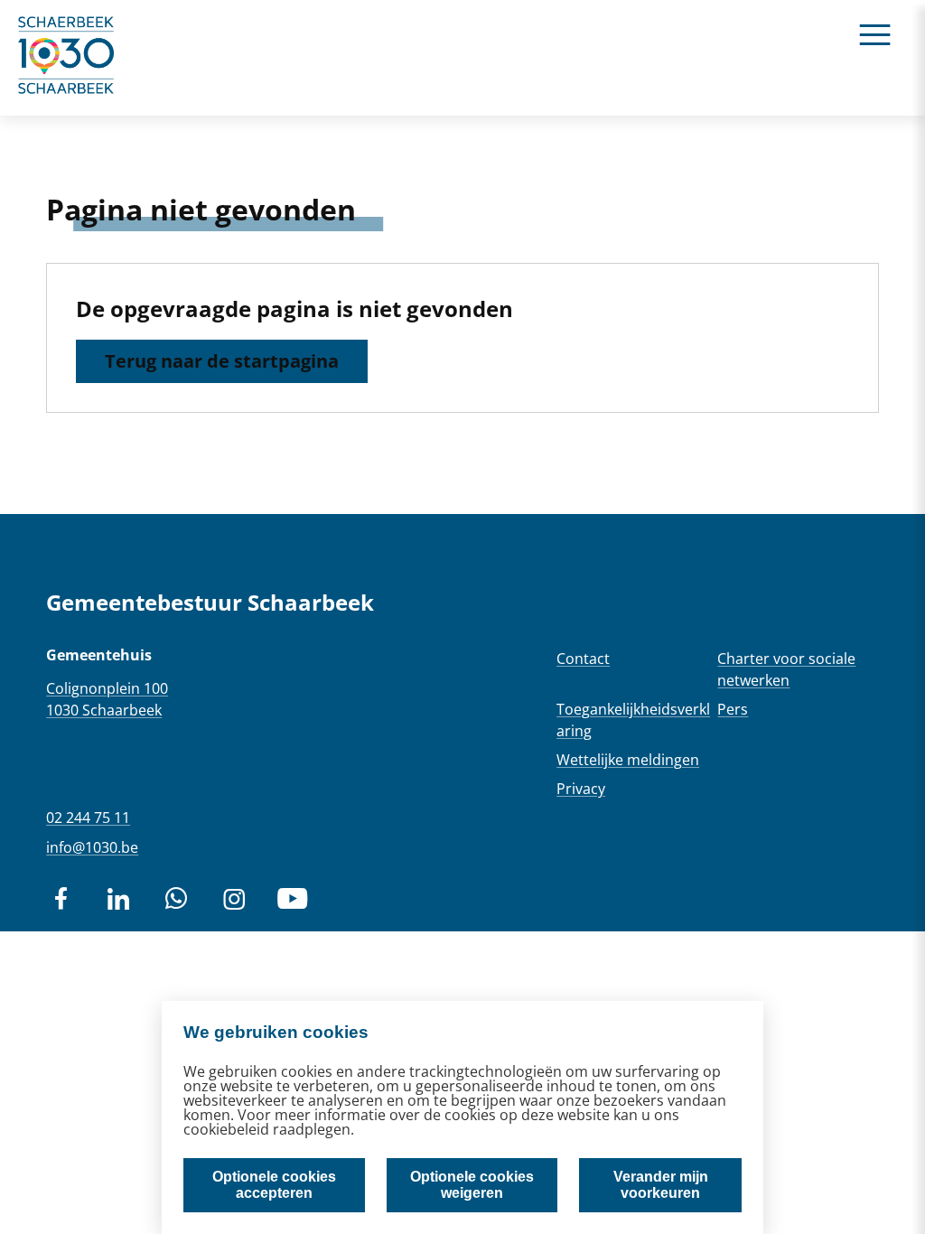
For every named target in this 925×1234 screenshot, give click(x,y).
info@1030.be (92, 847)
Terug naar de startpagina (222, 361)
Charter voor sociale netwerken (786, 669)
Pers (732, 709)
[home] (67, 57)
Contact (583, 658)
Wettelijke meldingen (627, 760)
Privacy (580, 789)
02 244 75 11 (88, 817)
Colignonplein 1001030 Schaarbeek (107, 699)
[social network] (60, 899)
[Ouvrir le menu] (875, 34)
